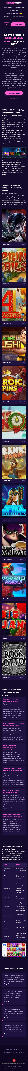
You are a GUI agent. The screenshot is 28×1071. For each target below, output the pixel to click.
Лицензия (21, 1052)
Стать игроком (18, 24)
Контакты (14, 1056)
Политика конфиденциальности (14, 1049)
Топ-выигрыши (14, 10)
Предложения (14, 20)
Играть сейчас (14, 98)
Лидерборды (7, 16)
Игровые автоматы (18, 16)
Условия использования (10, 1052)
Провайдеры (8, 7)
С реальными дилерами (14, 13)
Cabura (14, 2)
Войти (6, 24)
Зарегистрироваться (14, 93)
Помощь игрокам (19, 7)
